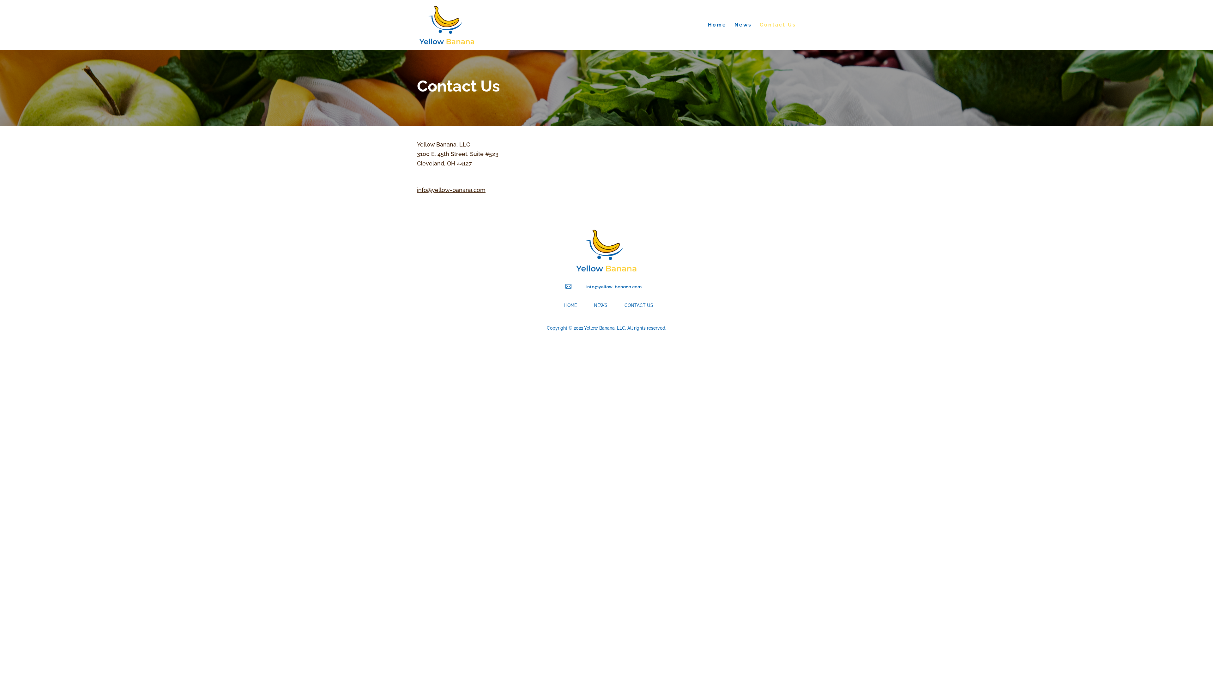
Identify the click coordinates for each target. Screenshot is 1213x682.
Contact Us (778, 25)
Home (717, 25)
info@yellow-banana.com (451, 190)
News (743, 25)
